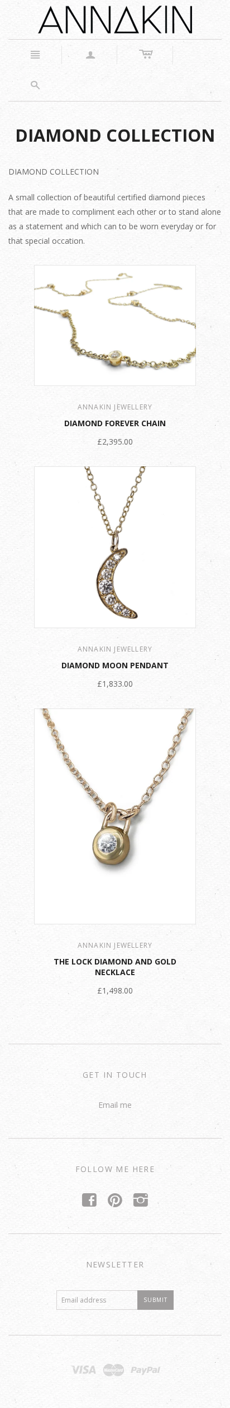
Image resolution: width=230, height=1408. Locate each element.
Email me (115, 1105)
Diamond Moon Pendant (115, 665)
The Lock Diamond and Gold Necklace (115, 967)
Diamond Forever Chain (115, 423)
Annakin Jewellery (115, 407)
